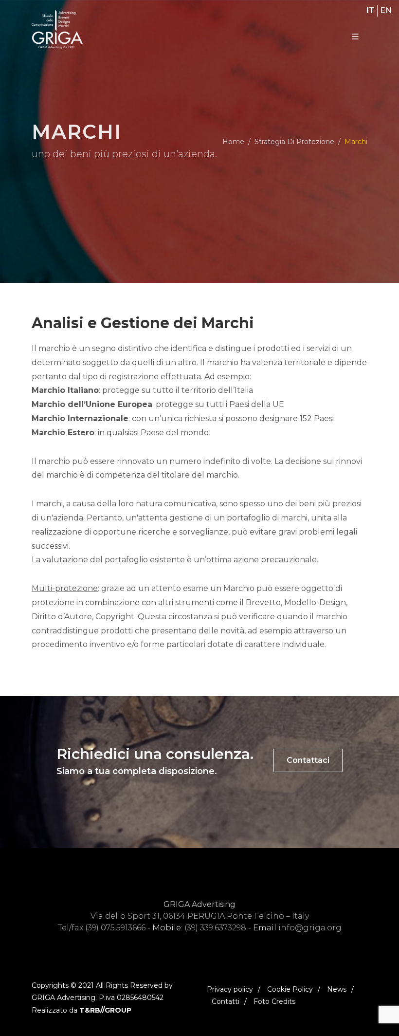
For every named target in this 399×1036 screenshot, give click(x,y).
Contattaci (308, 760)
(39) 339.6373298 (215, 927)
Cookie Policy (290, 989)
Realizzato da (81, 1010)
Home (233, 141)
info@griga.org (310, 927)
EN (386, 10)
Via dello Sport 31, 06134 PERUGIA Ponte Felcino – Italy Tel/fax (183, 916)
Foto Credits (274, 1001)
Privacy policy (230, 989)
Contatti (225, 1001)
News (336, 989)
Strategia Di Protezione (294, 141)
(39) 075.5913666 (115, 927)
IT (370, 10)
